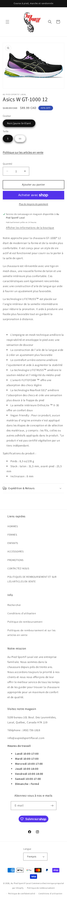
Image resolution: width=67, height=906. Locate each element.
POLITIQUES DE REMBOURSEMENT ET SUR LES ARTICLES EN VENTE (31, 579)
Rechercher (14, 605)
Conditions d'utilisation (21, 613)
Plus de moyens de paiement (33, 204)
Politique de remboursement (25, 621)
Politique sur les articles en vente (23, 152)
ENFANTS (12, 543)
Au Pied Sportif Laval (21, 883)
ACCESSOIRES (15, 551)
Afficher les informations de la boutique (30, 227)
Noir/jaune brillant (19, 123)
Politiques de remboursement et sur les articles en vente (31, 633)
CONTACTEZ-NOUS (18, 568)
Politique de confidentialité (21, 893)
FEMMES (12, 534)
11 (22, 139)
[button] (7, 22)
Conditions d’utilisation (50, 893)
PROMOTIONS (15, 560)
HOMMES (12, 526)
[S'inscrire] (52, 805)
